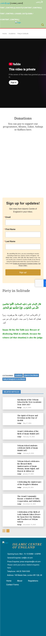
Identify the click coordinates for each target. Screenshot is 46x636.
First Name (10, 229)
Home (4, 34)
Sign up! (23, 272)
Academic (12, 34)
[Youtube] (19, 590)
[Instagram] (13, 590)
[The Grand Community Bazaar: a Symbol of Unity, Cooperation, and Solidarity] (9, 499)
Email (8, 217)
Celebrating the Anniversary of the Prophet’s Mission (29, 483)
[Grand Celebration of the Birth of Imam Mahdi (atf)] (9, 434)
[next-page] (7, 530)
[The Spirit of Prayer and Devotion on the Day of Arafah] (9, 418)
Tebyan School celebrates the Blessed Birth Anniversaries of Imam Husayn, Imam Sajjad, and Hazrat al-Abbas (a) (28, 466)
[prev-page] (4, 530)
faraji (19, 407)
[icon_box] (21, 554)
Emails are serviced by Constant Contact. (25, 263)
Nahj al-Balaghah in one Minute (14, 379)
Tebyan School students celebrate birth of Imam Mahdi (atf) (27, 448)
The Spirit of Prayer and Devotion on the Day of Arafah (27, 417)
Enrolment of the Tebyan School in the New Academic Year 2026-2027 (29, 402)
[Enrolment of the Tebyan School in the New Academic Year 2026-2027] (9, 402)
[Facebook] (7, 590)
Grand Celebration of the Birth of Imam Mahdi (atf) (28, 432)
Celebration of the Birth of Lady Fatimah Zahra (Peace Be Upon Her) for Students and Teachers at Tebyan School (28, 517)
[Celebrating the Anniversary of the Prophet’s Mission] (9, 485)
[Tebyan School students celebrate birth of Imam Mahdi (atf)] (9, 448)
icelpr (19, 423)
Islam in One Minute (31, 375)
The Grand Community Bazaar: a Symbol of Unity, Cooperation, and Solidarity (29, 498)
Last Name (10, 241)
